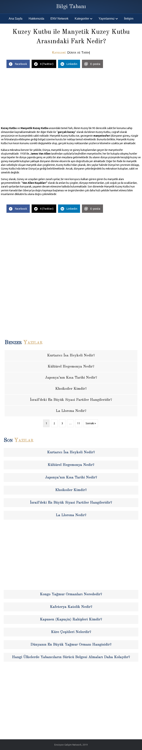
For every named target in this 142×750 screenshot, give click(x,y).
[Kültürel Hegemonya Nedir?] (71, 366)
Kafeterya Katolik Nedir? (71, 607)
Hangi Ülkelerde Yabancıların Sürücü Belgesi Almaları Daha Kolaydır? (71, 657)
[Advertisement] (71, 96)
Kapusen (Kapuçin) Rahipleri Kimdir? (71, 619)
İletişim (128, 18)
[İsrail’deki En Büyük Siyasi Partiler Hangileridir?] (71, 400)
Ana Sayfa (15, 18)
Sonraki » (91, 423)
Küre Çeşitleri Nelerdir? (71, 632)
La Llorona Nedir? (71, 515)
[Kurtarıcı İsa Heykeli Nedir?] (71, 355)
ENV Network (59, 18)
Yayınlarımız (107, 18)
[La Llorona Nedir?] (71, 411)
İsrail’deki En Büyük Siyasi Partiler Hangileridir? (71, 502)
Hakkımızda (36, 18)
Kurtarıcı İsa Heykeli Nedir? (71, 452)
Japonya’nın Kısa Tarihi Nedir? (71, 477)
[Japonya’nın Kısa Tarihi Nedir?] (71, 377)
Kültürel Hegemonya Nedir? (71, 465)
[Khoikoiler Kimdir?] (71, 388)
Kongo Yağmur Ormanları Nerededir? (71, 594)
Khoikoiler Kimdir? (71, 490)
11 (78, 423)
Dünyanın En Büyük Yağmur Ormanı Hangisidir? (71, 644)
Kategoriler (82, 18)
